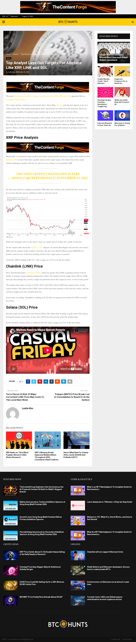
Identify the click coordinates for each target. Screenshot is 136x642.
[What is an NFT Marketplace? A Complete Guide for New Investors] (78, 490)
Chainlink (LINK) (33, 273)
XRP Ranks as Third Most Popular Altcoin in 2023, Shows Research (17, 454)
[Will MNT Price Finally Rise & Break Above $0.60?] (10, 600)
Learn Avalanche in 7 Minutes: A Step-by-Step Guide (109, 502)
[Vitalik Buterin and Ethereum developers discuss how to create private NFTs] (78, 570)
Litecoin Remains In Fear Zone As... (104, 124)
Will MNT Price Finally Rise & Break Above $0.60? (41, 597)
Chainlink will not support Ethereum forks (105, 552)
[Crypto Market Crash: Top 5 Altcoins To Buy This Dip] (105, 71)
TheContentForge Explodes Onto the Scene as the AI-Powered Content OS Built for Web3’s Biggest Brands (41, 489)
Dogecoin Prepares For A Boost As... (120, 81)
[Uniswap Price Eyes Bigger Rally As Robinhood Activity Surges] (10, 570)
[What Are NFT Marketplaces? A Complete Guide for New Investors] (78, 535)
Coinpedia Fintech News (16, 99)
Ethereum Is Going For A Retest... (122, 124)
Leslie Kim (11, 72)
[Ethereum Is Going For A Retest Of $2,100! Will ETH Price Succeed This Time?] (122, 115)
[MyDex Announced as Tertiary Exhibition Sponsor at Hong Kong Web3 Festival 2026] (10, 505)
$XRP (75, 174)
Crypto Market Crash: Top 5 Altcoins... (103, 81)
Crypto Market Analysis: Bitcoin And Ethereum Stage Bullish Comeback (113, 57)
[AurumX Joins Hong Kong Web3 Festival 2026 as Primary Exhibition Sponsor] (10, 520)
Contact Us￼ (115, 639)
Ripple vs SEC (37, 247)
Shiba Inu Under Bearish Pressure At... (121, 102)
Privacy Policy (127, 639)
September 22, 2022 (72, 178)
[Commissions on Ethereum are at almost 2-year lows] (78, 585)
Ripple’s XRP (11, 160)
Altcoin (9, 58)
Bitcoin (60, 105)
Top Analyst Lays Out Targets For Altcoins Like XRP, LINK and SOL (42, 96)
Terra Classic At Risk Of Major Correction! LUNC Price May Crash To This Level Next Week (25, 397)
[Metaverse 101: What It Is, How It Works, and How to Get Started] (78, 520)
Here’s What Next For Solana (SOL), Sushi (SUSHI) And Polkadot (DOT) (75, 454)
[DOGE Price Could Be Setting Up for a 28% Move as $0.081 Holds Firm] (10, 585)
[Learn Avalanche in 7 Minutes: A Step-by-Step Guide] (78, 505)
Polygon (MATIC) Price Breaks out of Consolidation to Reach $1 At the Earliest (72, 397)
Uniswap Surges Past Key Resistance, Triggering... (104, 103)
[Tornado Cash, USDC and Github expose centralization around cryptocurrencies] (78, 600)
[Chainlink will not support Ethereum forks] (78, 555)
